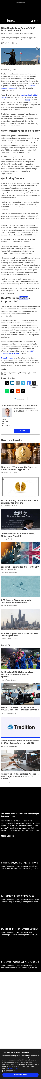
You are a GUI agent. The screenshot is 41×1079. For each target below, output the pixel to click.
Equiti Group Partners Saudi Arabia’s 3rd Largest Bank (19, 634)
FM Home (2, 25)
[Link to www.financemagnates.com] (20, 453)
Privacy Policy (13, 1068)
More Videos (7, 836)
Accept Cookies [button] (20, 1075)
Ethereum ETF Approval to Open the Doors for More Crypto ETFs (19, 468)
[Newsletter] (31, 21)
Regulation (13, 25)
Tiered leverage (7, 358)
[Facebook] (29, 383)
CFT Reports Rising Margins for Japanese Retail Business (16, 601)
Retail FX (7, 25)
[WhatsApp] (7, 391)
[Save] (23, 392)
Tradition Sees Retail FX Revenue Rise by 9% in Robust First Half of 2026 (20, 741)
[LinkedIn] (12, 383)
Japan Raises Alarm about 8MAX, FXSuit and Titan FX (18, 534)
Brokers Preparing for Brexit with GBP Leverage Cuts (20, 568)
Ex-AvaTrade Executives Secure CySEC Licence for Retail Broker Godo (20, 708)
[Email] (18, 383)
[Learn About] (34, 384)
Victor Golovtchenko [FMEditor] (26, 33)
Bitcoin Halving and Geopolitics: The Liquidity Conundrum (19, 501)
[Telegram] (23, 383)
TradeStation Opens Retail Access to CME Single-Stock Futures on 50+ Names (20, 776)
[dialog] (20, 1064)
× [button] (38, 1051)
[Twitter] (7, 383)
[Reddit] (18, 391)
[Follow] (12, 392)
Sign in (36, 21)
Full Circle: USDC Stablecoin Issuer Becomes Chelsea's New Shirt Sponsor (18, 674)
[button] (20, 1071)
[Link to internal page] (7, 412)
